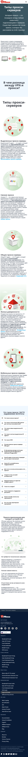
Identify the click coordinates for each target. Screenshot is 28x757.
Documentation (6, 718)
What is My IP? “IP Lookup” (8, 673)
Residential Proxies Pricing (8, 655)
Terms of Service (6, 739)
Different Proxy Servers (8, 694)
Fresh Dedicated (6, 643)
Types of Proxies (6, 692)
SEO (3, 704)
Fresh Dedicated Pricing (8, 660)
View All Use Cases (6, 711)
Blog (3, 729)
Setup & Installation (7, 720)
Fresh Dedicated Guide (7, 688)
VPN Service (5, 650)
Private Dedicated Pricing (8, 662)
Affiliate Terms (5, 726)
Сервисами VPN (21, 276)
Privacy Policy (5, 741)
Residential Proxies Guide (8, 683)
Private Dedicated (6, 645)
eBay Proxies (5, 707)
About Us (4, 734)
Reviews (4, 737)
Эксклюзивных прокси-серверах (11, 159)
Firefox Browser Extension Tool (10, 677)
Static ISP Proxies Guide (8, 685)
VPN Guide (4, 690)
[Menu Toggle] (26, 1)
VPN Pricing (5, 666)
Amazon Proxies (6, 709)
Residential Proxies (6, 639)
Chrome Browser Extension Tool (10, 675)
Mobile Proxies (5, 647)
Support (4, 722)
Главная (3, 610)
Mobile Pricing (5, 664)
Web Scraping (5, 700)
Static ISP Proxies (6, 641)
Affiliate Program (6, 724)
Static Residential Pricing (8, 658)
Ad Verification (5, 702)
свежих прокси (5, 219)
